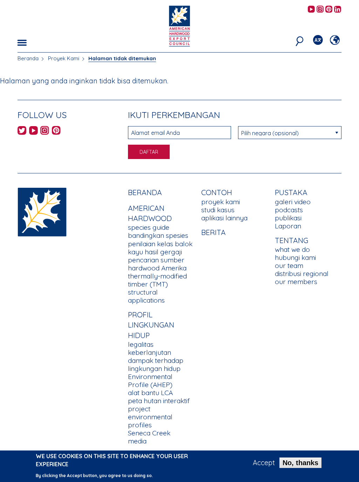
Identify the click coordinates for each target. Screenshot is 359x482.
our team (289, 265)
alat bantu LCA (150, 392)
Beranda (28, 58)
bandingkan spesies (158, 235)
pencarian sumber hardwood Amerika (157, 264)
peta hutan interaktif (159, 401)
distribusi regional (301, 273)
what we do (292, 249)
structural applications (146, 296)
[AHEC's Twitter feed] (22, 131)
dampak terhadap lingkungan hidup (155, 364)
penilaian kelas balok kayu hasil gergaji (160, 248)
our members (296, 281)
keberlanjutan (149, 352)
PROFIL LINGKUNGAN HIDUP (151, 325)
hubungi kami (295, 257)
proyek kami (220, 202)
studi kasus (218, 210)
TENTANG (291, 240)
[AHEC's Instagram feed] (320, 9)
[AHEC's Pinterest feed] (328, 9)
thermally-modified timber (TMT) (157, 280)
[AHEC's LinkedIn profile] (337, 9)
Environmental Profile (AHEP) (150, 380)
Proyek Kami (63, 58)
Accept (264, 462)
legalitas (141, 344)
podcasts (289, 210)
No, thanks (300, 463)
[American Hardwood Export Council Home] (179, 25)
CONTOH (216, 192)
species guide (148, 227)
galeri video (293, 202)
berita (213, 232)
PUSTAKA (291, 192)
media (137, 441)
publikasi (288, 218)
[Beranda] (42, 211)
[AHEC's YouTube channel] (311, 9)
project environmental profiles (150, 417)
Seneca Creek (149, 433)
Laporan (288, 226)
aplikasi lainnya (224, 218)
